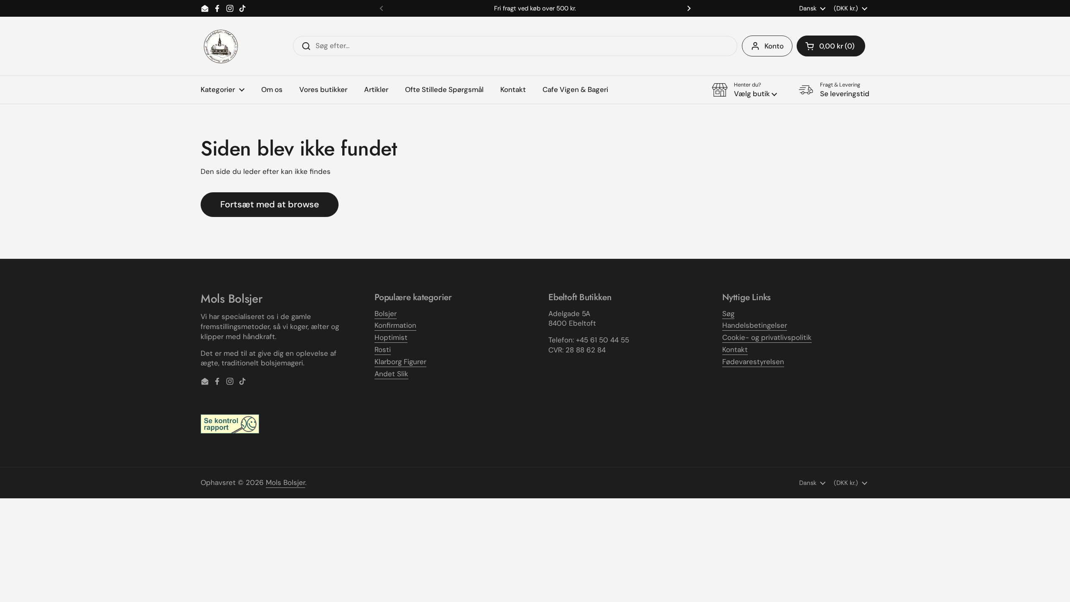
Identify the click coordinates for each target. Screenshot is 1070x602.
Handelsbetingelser (754, 325)
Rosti (382, 349)
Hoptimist (391, 337)
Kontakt (735, 349)
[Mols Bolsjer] (221, 46)
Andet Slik (391, 373)
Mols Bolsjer (285, 482)
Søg (728, 313)
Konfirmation (395, 325)
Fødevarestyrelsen (753, 361)
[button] (831, 46)
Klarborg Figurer (400, 361)
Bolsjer (385, 313)
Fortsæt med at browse (269, 204)
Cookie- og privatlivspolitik (767, 337)
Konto (774, 46)
